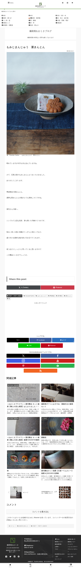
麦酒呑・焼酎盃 (8, 25)
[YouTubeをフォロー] (57, 361)
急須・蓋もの (34, 25)
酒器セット (6, 23)
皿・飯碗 (33, 20)
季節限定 (52, 296)
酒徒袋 (59, 23)
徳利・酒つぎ (7, 18)
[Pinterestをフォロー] (23, 366)
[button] (75, 372)
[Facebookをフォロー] (57, 356)
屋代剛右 (60, 296)
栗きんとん (69, 296)
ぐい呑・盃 (6, 20)
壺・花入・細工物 (62, 18)
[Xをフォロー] (23, 356)
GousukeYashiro (29, 296)
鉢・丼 (32, 23)
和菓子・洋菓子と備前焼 (15, 296)
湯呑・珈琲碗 (36, 18)
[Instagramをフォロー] (23, 361)
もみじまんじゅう (42, 296)
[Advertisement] (40, 318)
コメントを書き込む (40, 512)
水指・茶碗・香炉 (62, 20)
